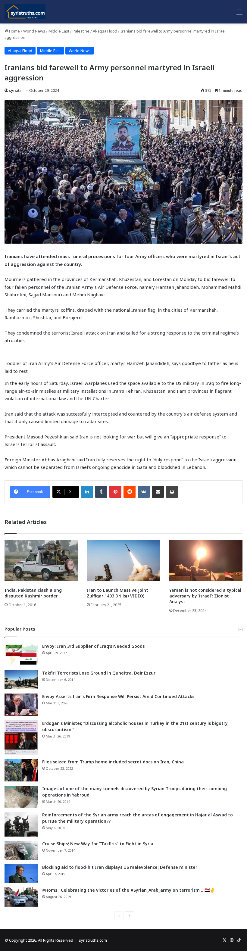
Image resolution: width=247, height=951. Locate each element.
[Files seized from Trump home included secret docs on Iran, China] (21, 770)
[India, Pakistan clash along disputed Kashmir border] (41, 560)
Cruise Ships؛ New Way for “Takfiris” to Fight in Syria (97, 844)
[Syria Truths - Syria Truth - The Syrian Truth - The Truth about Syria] (25, 11)
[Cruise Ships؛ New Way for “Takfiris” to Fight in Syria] (21, 850)
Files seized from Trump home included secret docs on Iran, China (113, 762)
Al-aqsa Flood (105, 31)
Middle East (58, 31)
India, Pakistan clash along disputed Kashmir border (33, 593)
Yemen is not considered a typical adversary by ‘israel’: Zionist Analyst (205, 595)
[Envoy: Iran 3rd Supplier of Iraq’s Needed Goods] (21, 654)
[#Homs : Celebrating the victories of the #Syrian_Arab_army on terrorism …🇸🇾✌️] (21, 897)
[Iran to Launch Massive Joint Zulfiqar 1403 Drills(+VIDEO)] (123, 560)
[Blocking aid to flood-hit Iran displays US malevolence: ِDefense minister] (21, 873)
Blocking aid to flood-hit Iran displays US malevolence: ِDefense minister (119, 867)
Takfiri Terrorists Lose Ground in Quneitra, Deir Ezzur (98, 673)
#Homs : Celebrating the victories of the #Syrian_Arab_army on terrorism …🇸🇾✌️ (128, 890)
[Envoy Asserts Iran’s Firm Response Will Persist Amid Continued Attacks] (21, 705)
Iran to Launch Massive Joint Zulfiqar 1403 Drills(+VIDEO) (117, 593)
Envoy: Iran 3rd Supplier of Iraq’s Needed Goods (93, 646)
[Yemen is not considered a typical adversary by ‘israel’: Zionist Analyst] (205, 560)
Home (14, 31)
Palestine (81, 31)
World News (34, 31)
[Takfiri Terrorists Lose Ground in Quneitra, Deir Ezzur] (21, 679)
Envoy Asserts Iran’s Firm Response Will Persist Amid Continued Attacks (118, 696)
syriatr (15, 90)
